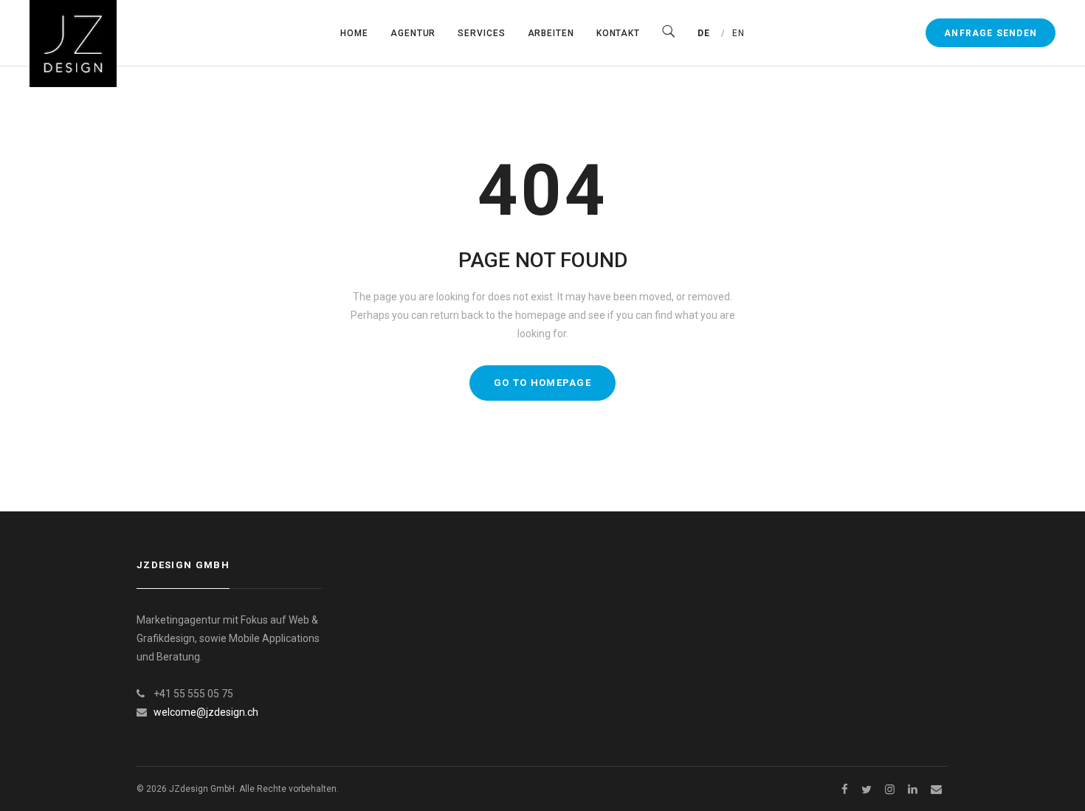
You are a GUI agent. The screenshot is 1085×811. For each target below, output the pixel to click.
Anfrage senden (990, 33)
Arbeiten (551, 33)
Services (481, 33)
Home (354, 33)
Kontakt (618, 33)
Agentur (412, 33)
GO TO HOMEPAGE (542, 382)
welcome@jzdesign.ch (206, 712)
